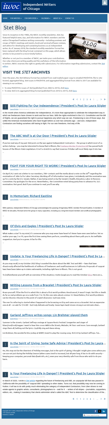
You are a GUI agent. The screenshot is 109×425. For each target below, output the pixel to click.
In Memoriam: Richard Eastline (31, 196)
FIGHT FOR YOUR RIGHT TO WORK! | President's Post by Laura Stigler (58, 165)
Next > (101, 99)
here (67, 88)
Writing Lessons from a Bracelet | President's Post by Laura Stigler (55, 285)
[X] (99, 411)
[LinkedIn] (103, 411)
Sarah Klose (14, 318)
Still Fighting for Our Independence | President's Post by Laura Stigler (58, 105)
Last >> (105, 99)
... (97, 99)
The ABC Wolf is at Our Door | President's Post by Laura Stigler (53, 135)
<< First (73, 99)
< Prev (77, 99)
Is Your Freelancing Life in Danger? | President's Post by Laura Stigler (57, 373)
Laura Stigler (14, 109)
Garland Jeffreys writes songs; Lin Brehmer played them (49, 315)
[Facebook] (95, 411)
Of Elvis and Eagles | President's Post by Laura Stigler (47, 226)
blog (90, 275)
